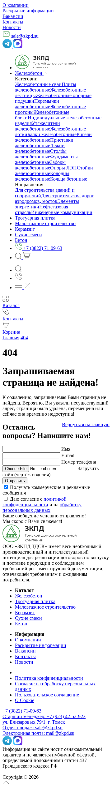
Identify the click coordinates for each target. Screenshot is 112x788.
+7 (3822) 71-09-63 (21, 710)
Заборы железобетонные (40, 165)
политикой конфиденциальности (34, 501)
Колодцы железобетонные (42, 176)
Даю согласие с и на (42, 504)
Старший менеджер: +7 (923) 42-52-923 (44, 716)
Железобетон (28, 595)
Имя (65, 449)
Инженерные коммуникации (61, 212)
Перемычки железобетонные (37, 103)
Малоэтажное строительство (45, 607)
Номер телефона (78, 462)
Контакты (12, 21)
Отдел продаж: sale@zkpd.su (32, 727)
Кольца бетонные (68, 179)
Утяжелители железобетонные (37, 126)
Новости (11, 27)
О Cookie (24, 700)
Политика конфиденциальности (49, 678)
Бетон (21, 623)
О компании (15, 5)
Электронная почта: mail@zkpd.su (38, 733)
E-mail (67, 455)
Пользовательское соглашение (47, 694)
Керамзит (25, 612)
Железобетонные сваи (38, 84)
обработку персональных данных (42, 507)
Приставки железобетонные (44, 142)
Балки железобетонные (52, 134)
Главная (10, 337)
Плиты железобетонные (45, 87)
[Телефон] (18, 278)
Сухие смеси (28, 618)
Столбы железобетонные (41, 153)
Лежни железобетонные (40, 148)
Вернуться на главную (86, 424)
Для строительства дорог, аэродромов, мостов (55, 198)
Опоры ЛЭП (63, 167)
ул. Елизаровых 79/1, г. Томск (33, 722)
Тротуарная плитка (35, 601)
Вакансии (12, 16)
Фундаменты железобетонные (46, 159)
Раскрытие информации (28, 10)
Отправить (15, 480)
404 (24, 337)
